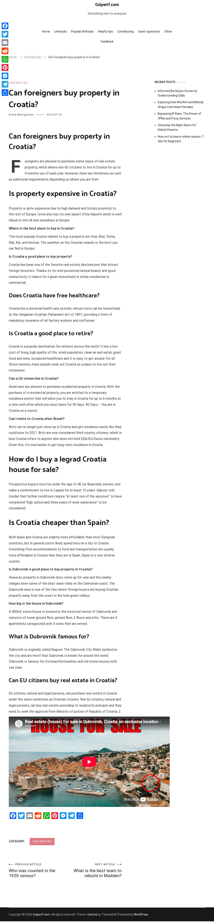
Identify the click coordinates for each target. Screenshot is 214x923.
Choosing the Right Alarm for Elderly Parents (177, 127)
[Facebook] (5, 26)
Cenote (92, 914)
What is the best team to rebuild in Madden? (98, 870)
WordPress (141, 914)
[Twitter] (5, 34)
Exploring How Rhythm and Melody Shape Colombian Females (181, 104)
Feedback (107, 41)
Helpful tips (105, 31)
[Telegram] (5, 84)
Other (168, 31)
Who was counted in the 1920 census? (32, 870)
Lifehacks (60, 31)
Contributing (125, 31)
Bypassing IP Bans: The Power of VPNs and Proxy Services (179, 116)
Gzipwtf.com (107, 4)
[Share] (5, 92)
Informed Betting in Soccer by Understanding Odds (177, 93)
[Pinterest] (5, 67)
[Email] (5, 42)
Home (46, 31)
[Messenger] (5, 76)
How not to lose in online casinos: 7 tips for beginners (181, 139)
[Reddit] (5, 51)
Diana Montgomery (21, 114)
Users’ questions (149, 31)
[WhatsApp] (5, 59)
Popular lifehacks (82, 31)
